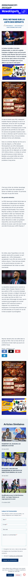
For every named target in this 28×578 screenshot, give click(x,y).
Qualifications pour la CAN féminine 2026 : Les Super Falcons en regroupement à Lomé (12, 497)
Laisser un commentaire (10, 560)
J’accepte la (13, 556)
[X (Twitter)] (11, 351)
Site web (5, 529)
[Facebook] (4, 351)
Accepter (10, 575)
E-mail (5, 524)
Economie (12, 27)
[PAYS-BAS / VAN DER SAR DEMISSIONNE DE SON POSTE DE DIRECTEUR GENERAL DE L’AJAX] (14, 459)
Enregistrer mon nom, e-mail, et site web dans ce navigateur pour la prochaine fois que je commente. (14, 551)
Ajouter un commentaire (10, 535)
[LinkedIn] (4, 355)
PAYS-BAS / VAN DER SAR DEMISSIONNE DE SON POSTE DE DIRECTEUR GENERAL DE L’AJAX (12, 470)
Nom (4, 519)
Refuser (18, 575)
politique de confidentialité (16, 556)
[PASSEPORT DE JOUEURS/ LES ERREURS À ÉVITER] (14, 434)
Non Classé (18, 27)
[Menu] (23, 11)
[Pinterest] (17, 351)
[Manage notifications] (24, 574)
